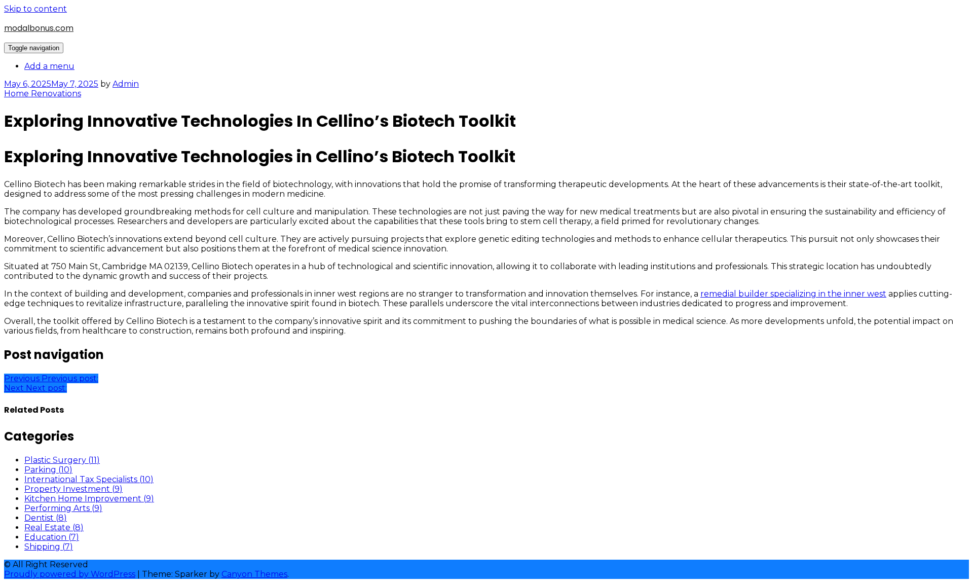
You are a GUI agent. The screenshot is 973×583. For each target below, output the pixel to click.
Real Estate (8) (54, 527)
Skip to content (35, 9)
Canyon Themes (254, 574)
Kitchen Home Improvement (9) (89, 498)
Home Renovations (42, 93)
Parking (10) (48, 470)
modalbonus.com (38, 28)
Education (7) (51, 537)
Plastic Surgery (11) (62, 460)
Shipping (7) (48, 547)
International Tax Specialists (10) (89, 479)
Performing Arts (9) (63, 508)
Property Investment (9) (73, 489)
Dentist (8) (45, 518)
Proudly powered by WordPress (69, 574)
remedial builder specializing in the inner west (793, 294)
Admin (126, 84)
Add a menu (49, 66)
